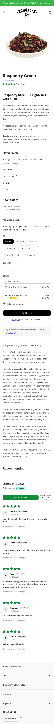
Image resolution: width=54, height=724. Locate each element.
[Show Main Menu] (4, 12)
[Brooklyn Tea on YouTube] (15, 712)
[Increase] (13, 269)
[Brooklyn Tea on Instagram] (7, 712)
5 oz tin (20, 241)
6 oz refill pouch (12, 255)
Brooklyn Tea (8, 80)
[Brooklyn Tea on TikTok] (11, 712)
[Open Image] (27, 46)
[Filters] (42, 497)
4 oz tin (33, 241)
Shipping (16, 319)
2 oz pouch (25, 248)
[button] (9, 84)
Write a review (20, 497)
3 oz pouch (10, 248)
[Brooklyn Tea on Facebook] (4, 712)
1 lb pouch (30, 255)
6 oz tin (8, 241)
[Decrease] (5, 269)
